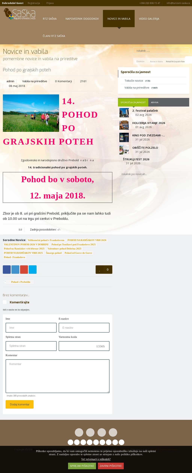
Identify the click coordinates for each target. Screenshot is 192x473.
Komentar (11, 355)
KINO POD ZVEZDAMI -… (148, 135)
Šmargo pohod (54, 253)
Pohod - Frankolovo (14, 257)
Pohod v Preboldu (20, 282)
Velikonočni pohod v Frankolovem (46, 240)
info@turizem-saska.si (178, 3)
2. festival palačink (145, 110)
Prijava (50, 3)
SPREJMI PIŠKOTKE (82, 466)
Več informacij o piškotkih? (96, 459)
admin (10, 81)
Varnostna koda (68, 336)
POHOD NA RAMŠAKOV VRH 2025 (23, 253)
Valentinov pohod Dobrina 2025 (64, 248)
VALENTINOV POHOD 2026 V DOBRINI (26, 244)
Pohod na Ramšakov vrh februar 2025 (24, 248)
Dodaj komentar (19, 404)
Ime (8, 318)
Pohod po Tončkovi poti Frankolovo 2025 (74, 244)
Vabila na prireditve (34, 81)
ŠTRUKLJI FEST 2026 (136, 159)
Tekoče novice (137, 80)
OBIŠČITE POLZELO (145, 147)
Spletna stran (13, 336)
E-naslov (64, 318)
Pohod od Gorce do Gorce (78, 253)
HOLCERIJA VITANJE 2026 (148, 123)
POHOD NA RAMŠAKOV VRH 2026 (87, 240)
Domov (140, 61)
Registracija (34, 3)
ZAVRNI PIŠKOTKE (111, 466)
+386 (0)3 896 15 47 (149, 3)
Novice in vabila (156, 61)
